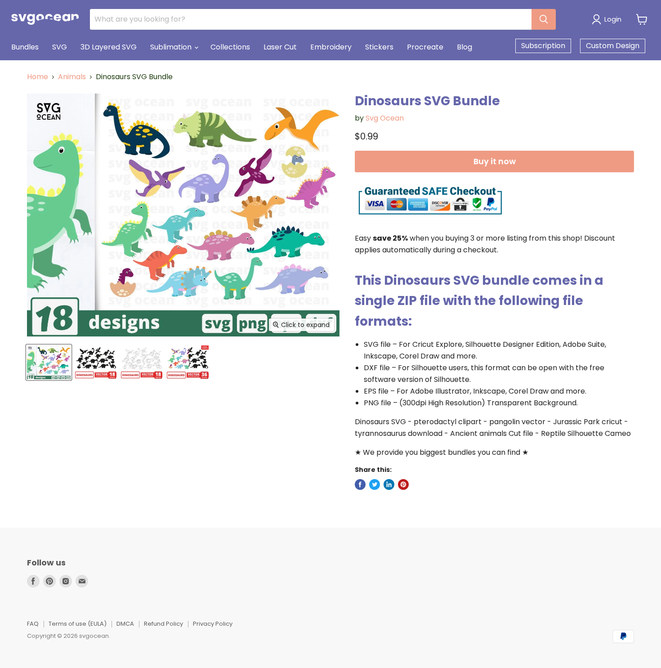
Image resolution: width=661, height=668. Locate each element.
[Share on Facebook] (360, 484)
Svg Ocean (385, 118)
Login (612, 19)
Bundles (25, 47)
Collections (230, 47)
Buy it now (494, 161)
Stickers (379, 47)
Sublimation (171, 47)
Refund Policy (163, 623)
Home (37, 77)
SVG (59, 47)
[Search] (543, 19)
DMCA (125, 623)
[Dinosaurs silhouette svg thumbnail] (95, 362)
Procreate (425, 47)
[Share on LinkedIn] (389, 484)
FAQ (33, 623)
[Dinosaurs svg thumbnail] (188, 362)
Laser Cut (280, 47)
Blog (464, 47)
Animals (72, 77)
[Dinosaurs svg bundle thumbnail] (48, 362)
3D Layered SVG (108, 47)
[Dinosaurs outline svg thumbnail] (141, 362)
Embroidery (331, 47)
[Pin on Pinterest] (403, 484)
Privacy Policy (212, 623)
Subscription (543, 45)
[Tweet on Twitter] (374, 484)
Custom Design (612, 45)
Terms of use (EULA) (78, 623)
